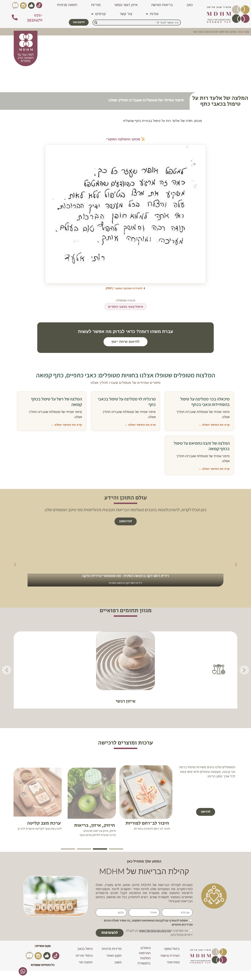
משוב (118, 962)
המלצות (145, 958)
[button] (126, 521)
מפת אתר (173, 962)
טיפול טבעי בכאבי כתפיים (125, 306)
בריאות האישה (162, 5)
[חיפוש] (96, 22)
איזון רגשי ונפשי (125, 5)
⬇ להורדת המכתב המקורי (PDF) (126, 288)
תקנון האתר (114, 955)
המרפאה (145, 953)
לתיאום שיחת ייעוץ (125, 341)
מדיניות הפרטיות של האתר (155, 931)
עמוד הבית (243, 31)
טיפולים (146, 948)
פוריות (96, 5)
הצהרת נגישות (170, 955)
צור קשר (126, 14)
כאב (189, 5)
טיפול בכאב (85, 949)
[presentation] (116, 849)
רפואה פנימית (67, 5)
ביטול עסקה (172, 949)
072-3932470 (34, 17)
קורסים (100, 14)
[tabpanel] (146, 804)
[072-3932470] (15, 17)
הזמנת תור (86, 962)
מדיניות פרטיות (112, 949)
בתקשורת (144, 963)
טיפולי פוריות (84, 955)
